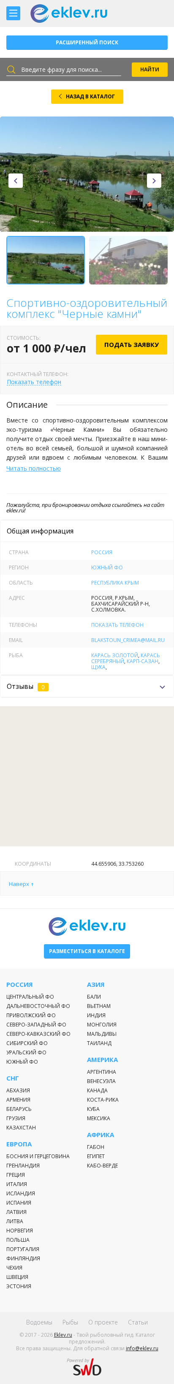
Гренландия (23, 1165)
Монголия (102, 1024)
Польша (18, 1239)
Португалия (22, 1249)
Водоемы (39, 1322)
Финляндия (23, 1258)
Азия (96, 984)
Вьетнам (99, 1006)
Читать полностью (33, 468)
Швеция (17, 1277)
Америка (102, 1059)
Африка (100, 1135)
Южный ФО (107, 567)
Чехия (14, 1267)
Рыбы (70, 1322)
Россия (101, 552)
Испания (18, 1202)
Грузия (15, 1118)
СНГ (12, 1078)
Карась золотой (114, 655)
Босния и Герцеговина (38, 1156)
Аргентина (101, 1071)
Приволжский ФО (31, 1015)
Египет (96, 1156)
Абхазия (18, 1090)
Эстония (18, 1286)
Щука (98, 667)
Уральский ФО (26, 1052)
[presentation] (15, 180)
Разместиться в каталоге (87, 951)
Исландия (20, 1193)
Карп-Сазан (142, 661)
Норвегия (19, 1230)
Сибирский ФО (27, 1043)
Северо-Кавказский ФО (38, 1033)
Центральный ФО (30, 996)
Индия (96, 1015)
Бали (94, 996)
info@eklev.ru (142, 1348)
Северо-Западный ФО (36, 1024)
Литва (14, 1221)
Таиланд (99, 1043)
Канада (97, 1090)
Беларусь (19, 1109)
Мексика (98, 1118)
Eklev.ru (63, 1334)
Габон (95, 1147)
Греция (15, 1174)
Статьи (138, 1322)
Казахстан (21, 1127)
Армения (18, 1099)
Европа (19, 1144)
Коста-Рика (103, 1099)
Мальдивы (102, 1033)
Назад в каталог (90, 96)
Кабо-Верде (102, 1165)
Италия (16, 1184)
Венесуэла (101, 1081)
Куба (93, 1109)
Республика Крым (115, 582)
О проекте (103, 1322)
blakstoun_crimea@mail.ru (128, 640)
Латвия (16, 1212)
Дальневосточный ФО (38, 1006)
